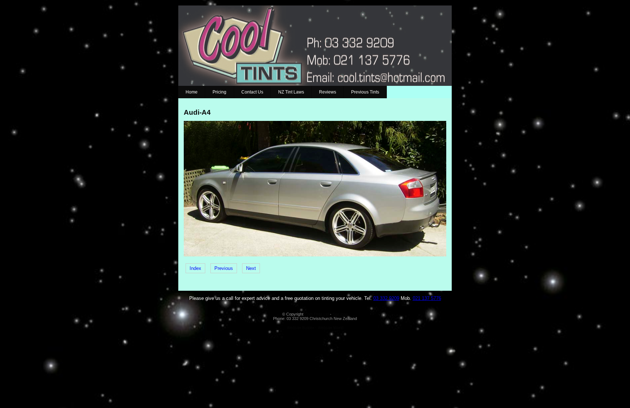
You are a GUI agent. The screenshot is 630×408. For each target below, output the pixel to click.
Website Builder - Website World (315, 327)
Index (195, 268)
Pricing (219, 92)
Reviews (327, 92)
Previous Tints (365, 92)
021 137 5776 (427, 298)
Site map (340, 314)
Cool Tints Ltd (316, 314)
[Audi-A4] (315, 255)
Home (192, 92)
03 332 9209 (386, 298)
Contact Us (252, 92)
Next (251, 268)
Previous (223, 268)
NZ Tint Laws (291, 92)
